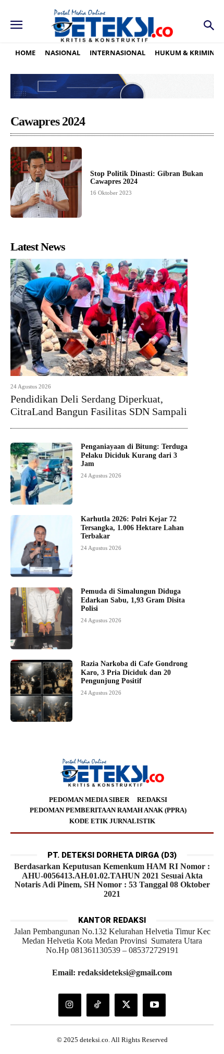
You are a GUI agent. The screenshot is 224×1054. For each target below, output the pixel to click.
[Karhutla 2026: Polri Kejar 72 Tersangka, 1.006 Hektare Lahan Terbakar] (41, 546)
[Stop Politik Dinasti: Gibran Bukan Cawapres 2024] (46, 182)
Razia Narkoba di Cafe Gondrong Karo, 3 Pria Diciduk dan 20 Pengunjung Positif (134, 672)
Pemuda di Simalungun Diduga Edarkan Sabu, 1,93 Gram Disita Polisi (133, 600)
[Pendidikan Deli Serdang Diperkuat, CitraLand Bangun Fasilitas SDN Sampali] (99, 317)
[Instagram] (69, 1005)
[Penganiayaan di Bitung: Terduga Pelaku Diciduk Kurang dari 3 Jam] (41, 474)
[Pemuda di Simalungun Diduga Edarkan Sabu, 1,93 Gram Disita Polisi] (41, 618)
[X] (126, 1005)
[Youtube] (154, 1005)
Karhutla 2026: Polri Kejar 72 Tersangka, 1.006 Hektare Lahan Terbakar (132, 528)
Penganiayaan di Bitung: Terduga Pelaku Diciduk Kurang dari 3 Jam (134, 455)
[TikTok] (97, 1005)
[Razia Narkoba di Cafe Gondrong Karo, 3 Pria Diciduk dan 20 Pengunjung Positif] (41, 691)
